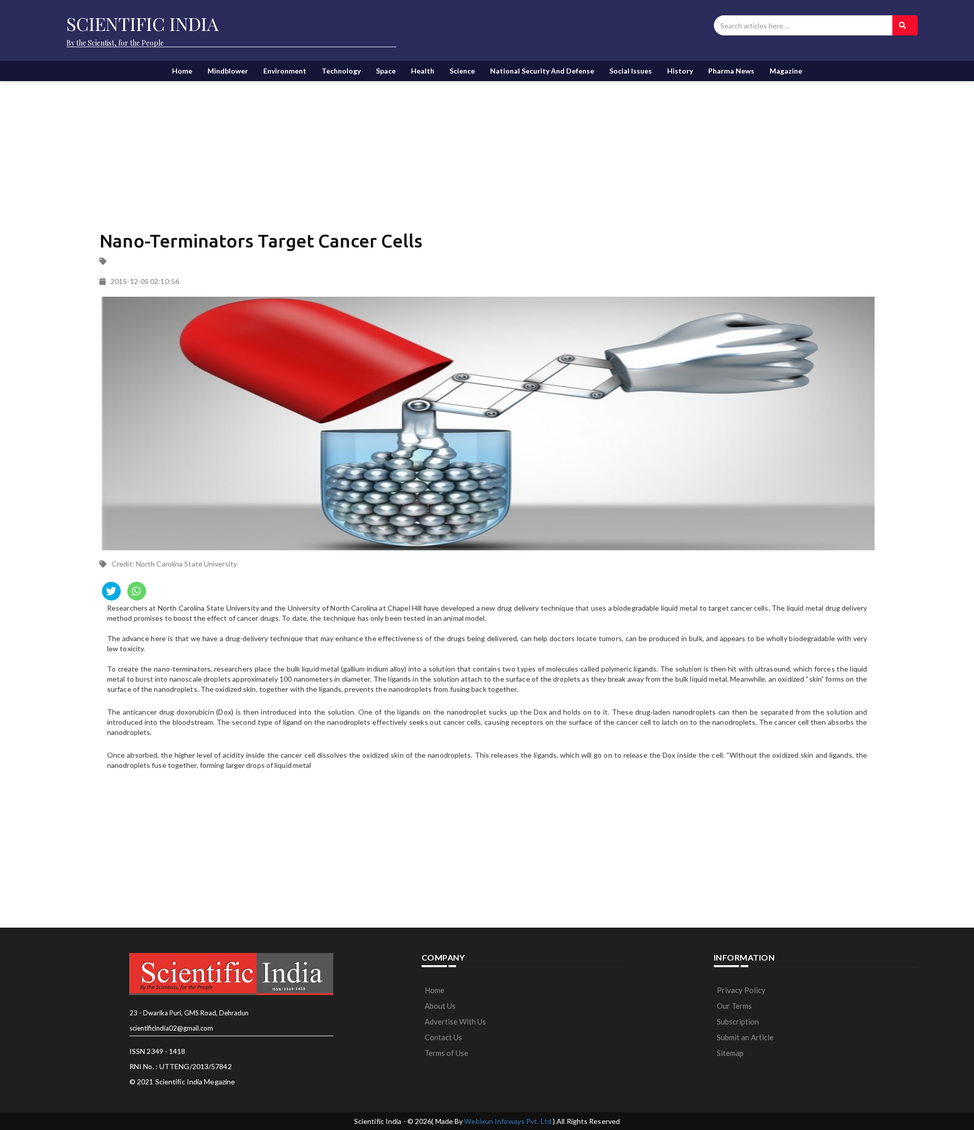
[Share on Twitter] (111, 591)
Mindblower (227, 70)
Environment (284, 70)
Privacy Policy (741, 990)
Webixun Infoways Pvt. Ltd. (508, 1121)
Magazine (786, 70)
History (680, 70)
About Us (440, 1005)
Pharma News (731, 70)
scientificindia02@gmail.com (171, 1028)
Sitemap (730, 1052)
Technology (341, 70)
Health (422, 70)
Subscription (738, 1021)
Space (386, 70)
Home (182, 70)
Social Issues (630, 70)
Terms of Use (446, 1052)
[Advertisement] (360, 147)
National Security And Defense (542, 70)
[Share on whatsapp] (136, 591)
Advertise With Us (455, 1021)
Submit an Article (745, 1037)
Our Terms (734, 1005)
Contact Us (443, 1037)
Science (462, 70)
